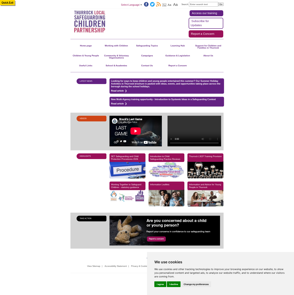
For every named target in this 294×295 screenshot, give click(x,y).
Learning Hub (178, 45)
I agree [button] (160, 284)
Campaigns (147, 55)
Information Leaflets (159, 184)
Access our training (204, 13)
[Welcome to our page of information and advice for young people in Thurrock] (205, 198)
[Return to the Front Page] (93, 22)
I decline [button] (173, 284)
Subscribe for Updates (200, 23)
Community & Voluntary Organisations (116, 56)
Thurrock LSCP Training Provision (205, 156)
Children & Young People (86, 55)
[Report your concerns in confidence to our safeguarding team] (166, 231)
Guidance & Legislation (177, 55)
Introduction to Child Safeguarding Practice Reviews (165, 157)
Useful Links (85, 65)
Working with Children (116, 45)
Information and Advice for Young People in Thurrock (205, 185)
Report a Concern (202, 33)
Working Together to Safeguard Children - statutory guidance (126, 185)
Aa (164, 5)
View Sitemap (93, 266)
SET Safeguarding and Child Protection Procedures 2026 (125, 157)
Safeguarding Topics (147, 45)
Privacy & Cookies (140, 266)
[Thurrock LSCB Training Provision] (205, 169)
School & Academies (116, 65)
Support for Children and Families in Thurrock (208, 46)
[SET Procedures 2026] (127, 169)
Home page (86, 45)
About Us (208, 55)
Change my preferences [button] (196, 284)
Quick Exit (7, 2)
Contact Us (147, 65)
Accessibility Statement (116, 266)
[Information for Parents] (167, 197)
